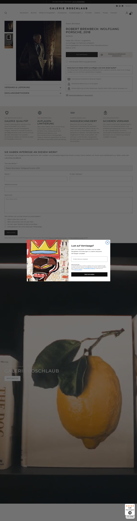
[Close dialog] (107, 242)
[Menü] (133, 505)
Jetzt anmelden (89, 274)
